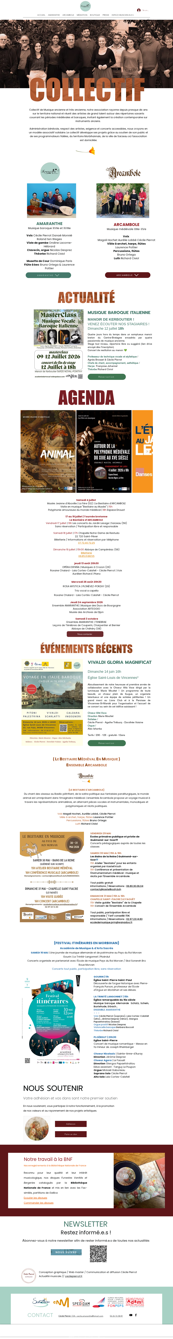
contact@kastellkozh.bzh (105, 889)
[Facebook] (144, 21)
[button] (148, 21)
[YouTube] (140, 21)
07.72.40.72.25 (86, 543)
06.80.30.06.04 (134, 886)
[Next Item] (147, 451)
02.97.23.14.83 (134, 919)
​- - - (96, 1013)
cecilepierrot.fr (73, 1276)
